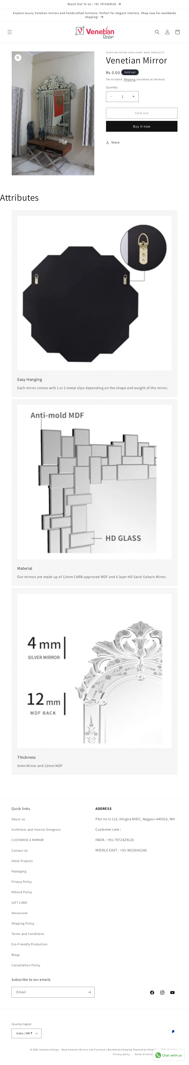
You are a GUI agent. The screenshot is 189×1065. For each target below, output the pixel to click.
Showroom (20, 913)
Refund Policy (22, 892)
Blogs (16, 955)
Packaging (19, 871)
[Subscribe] (89, 992)
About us (18, 819)
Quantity (112, 87)
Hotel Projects (22, 861)
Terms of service (144, 1054)
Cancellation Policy (26, 965)
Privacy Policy (22, 882)
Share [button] (115, 142)
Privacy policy (121, 1054)
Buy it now (142, 126)
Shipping (130, 79)
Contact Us (20, 850)
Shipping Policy (23, 923)
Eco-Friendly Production (30, 944)
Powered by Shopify (145, 1049)
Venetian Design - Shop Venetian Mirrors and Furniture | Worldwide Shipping (85, 1049)
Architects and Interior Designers (36, 829)
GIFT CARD (19, 903)
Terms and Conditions (28, 934)
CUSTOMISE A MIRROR (28, 840)
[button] (10, 32)
